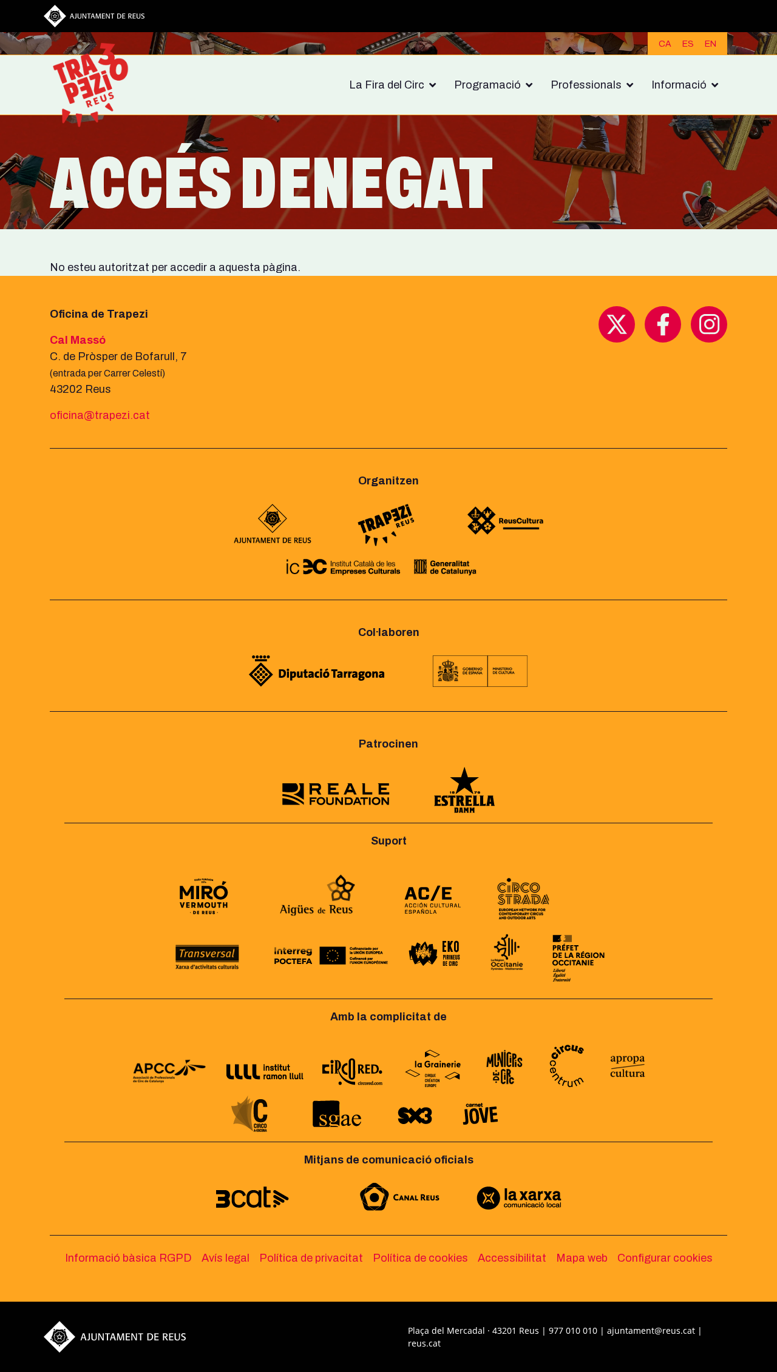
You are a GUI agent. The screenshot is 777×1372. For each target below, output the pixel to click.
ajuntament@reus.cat (651, 1330)
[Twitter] (617, 324)
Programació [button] (487, 85)
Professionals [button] (586, 85)
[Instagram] (709, 324)
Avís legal (225, 1258)
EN (710, 44)
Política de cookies (420, 1258)
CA (665, 44)
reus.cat (424, 1343)
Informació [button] (679, 85)
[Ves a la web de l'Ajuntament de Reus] (94, 15)
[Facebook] (663, 324)
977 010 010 (573, 1330)
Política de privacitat (311, 1258)
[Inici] (95, 84)
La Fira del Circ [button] (386, 85)
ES (688, 44)
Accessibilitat (512, 1258)
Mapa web (582, 1258)
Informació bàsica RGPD (128, 1258)
